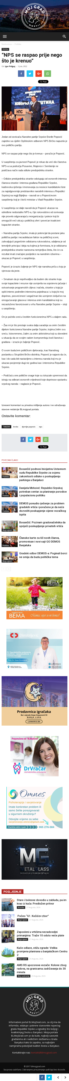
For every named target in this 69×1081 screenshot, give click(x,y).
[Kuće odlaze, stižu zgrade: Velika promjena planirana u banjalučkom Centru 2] (8, 952)
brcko (15, 426)
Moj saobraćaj (23, 976)
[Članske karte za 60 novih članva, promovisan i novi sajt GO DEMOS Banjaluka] (10, 541)
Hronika (21, 907)
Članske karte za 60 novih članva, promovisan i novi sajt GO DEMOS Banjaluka (39, 541)
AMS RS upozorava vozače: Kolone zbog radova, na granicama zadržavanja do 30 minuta (41, 968)
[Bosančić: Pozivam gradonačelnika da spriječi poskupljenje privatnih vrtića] (10, 526)
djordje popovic (28, 426)
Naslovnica (7, 44)
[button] (64, 36)
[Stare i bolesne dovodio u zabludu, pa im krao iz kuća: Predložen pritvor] (8, 904)
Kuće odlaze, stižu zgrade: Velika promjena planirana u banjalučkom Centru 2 (42, 951)
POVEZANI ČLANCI (10, 460)
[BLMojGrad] (34, 15)
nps (40, 426)
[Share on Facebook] (42, 1077)
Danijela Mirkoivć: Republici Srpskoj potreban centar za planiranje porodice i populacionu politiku (43, 491)
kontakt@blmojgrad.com (44, 1052)
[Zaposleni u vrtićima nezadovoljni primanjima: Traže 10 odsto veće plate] (8, 936)
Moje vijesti (7, 530)
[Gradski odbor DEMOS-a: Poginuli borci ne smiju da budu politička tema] (10, 557)
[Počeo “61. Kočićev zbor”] (8, 920)
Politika (18, 44)
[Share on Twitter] (49, 1077)
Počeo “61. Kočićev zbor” (33, 916)
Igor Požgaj (10, 66)
